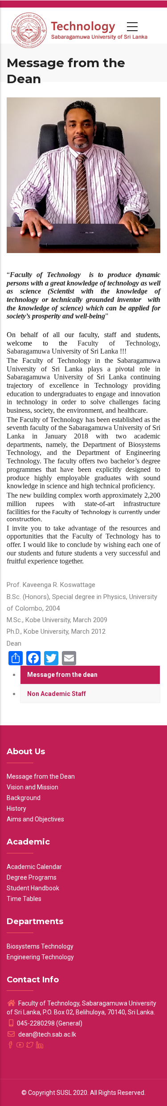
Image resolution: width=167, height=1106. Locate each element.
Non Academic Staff (56, 693)
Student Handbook (33, 888)
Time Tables (24, 898)
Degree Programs (32, 877)
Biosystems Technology (40, 946)
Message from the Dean (41, 776)
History (16, 808)
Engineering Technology (40, 957)
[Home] (80, 25)
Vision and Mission (32, 787)
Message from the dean (62, 674)
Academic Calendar (34, 866)
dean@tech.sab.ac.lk (46, 1034)
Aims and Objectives (35, 819)
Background (24, 797)
